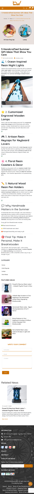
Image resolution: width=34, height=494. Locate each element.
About (10, 486)
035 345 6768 (7, 437)
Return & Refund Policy (9, 490)
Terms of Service (24, 492)
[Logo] (17, 3)
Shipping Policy (22, 488)
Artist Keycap (5, 268)
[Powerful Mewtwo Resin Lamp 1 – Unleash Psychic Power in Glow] (7, 288)
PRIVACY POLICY (11, 488)
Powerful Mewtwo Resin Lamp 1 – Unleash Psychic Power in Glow (22, 285)
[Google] (14, 447)
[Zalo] (2, 447)
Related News (9, 382)
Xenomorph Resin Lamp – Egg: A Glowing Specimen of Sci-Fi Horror (22, 308)
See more (5, 419)
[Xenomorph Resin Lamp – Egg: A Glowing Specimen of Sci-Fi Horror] (7, 311)
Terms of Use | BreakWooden (22, 486)
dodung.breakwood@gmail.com (12, 439)
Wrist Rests (5, 274)
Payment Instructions (24, 490)
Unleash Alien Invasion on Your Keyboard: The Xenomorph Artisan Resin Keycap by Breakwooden (21, 298)
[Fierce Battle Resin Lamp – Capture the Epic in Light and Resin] (7, 334)
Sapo (21, 483)
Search (5, 486)
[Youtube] (10, 447)
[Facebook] (6, 447)
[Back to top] (30, 479)
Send (5, 372)
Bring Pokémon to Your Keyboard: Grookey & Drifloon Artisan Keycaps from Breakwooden (21, 321)
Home (3, 265)
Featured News (8, 280)
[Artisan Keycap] (9, 33)
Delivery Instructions (11, 492)
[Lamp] (25, 33)
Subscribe (28, 466)
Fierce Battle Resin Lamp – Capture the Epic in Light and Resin (21, 331)
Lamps (3, 271)
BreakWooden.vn (6, 252)
